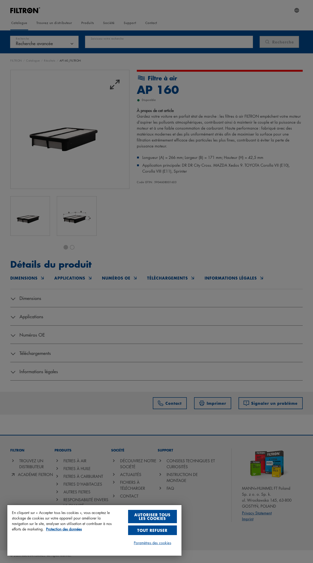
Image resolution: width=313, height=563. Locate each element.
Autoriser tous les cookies (152, 516)
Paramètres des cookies (152, 542)
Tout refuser (152, 530)
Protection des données (64, 529)
